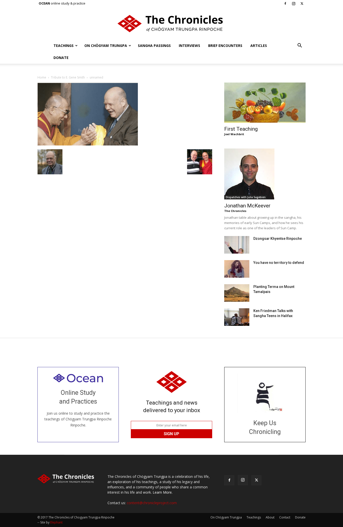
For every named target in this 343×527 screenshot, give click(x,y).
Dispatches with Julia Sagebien (246, 197)
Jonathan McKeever (247, 206)
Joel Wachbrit (234, 134)
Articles (258, 45)
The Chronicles (235, 211)
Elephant (56, 522)
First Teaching (241, 129)
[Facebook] (285, 3)
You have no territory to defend (278, 263)
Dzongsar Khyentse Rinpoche (277, 239)
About (270, 517)
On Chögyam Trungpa (105, 45)
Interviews (189, 45)
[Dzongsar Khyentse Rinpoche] (236, 245)
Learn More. (163, 492)
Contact (284, 517)
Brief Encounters (225, 45)
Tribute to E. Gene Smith (68, 77)
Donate (61, 57)
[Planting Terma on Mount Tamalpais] (236, 293)
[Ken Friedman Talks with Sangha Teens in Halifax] (236, 317)
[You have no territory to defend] (236, 269)
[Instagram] (293, 3)
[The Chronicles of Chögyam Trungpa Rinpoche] (171, 23)
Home (41, 77)
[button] (300, 46)
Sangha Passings (154, 45)
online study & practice (62, 3)
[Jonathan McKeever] (265, 173)
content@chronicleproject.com (152, 502)
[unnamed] (87, 144)
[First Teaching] (265, 103)
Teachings (63, 45)
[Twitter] (302, 3)
